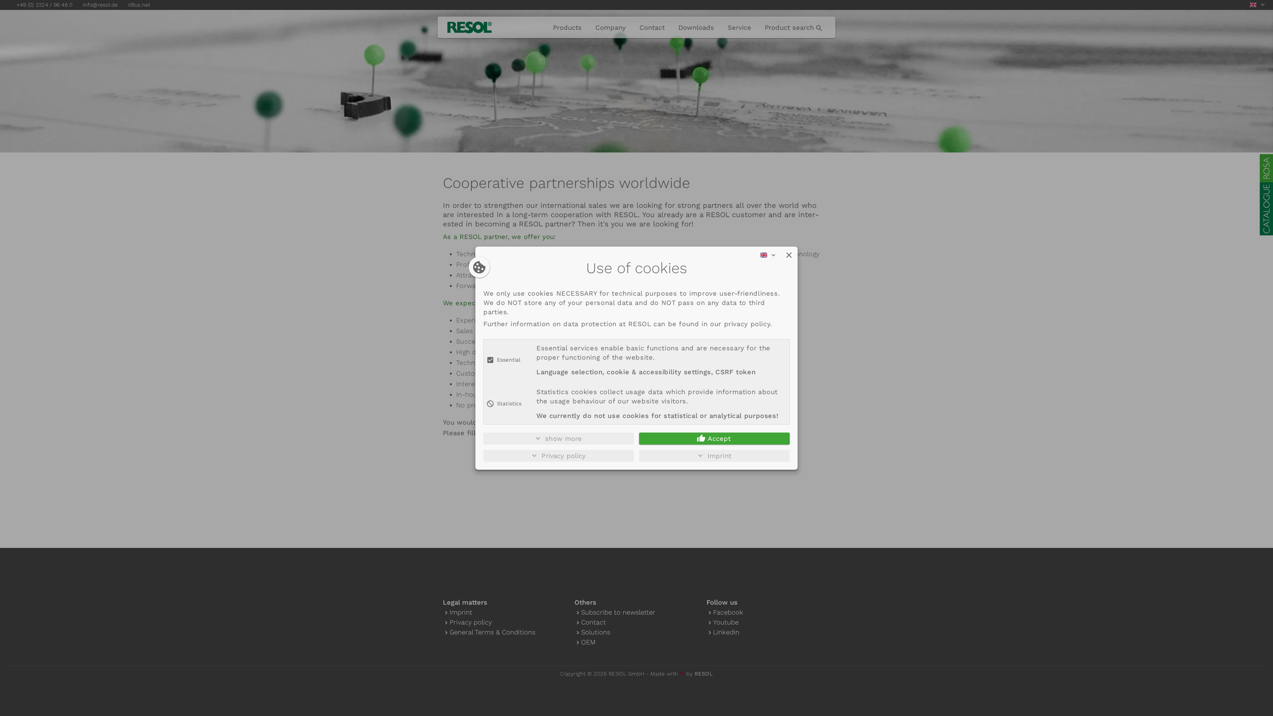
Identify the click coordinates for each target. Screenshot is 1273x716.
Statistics (509, 403)
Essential (508, 360)
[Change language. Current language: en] (770, 255)
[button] (789, 255)
